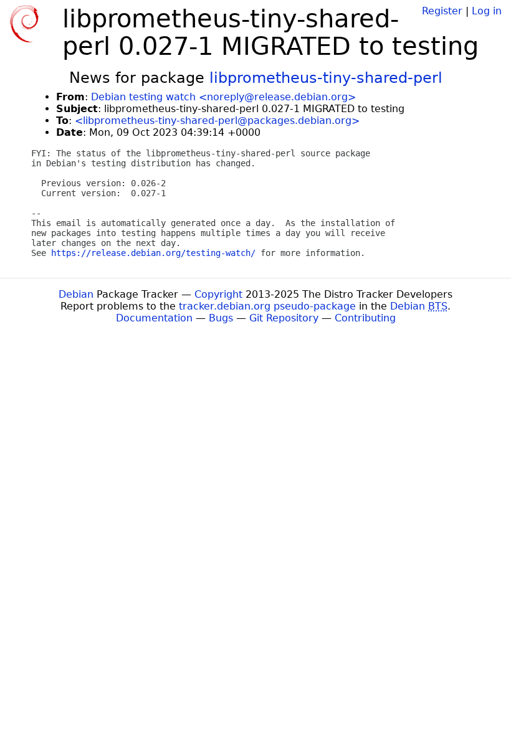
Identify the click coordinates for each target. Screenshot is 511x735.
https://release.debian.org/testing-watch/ (153, 253)
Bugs (221, 318)
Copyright (218, 294)
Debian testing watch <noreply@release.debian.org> (223, 97)
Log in (487, 11)
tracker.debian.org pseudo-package (267, 306)
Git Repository (283, 318)
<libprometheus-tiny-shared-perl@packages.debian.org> (217, 120)
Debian (76, 294)
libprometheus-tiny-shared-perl (325, 78)
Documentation (154, 318)
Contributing (365, 318)
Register (442, 11)
